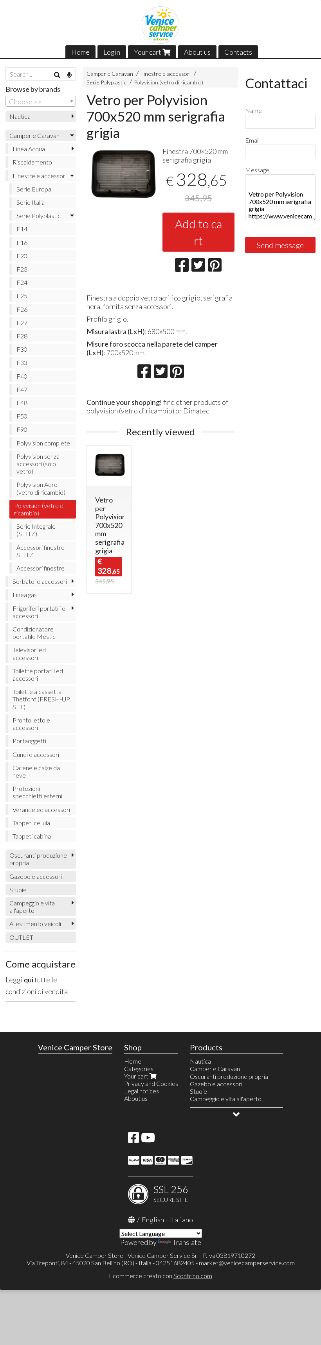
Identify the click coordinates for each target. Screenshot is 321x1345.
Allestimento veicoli (35, 923)
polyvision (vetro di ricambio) (130, 410)
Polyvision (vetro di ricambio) (168, 82)
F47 (21, 389)
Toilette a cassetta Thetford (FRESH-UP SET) (41, 699)
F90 (21, 429)
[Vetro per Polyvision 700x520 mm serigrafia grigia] (123, 177)
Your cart (148, 52)
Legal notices (141, 1091)
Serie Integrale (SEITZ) (36, 529)
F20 (21, 255)
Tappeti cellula (31, 822)
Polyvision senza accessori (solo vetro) (38, 464)
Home (80, 52)
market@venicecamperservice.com (247, 1262)
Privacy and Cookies (151, 1083)
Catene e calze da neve (36, 771)
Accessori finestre (40, 568)
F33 (21, 362)
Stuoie (18, 889)
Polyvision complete (43, 443)
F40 (21, 376)
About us (197, 52)
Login (111, 52)
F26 (21, 309)
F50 (21, 416)
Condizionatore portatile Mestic (34, 632)
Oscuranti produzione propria (38, 858)
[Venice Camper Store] (160, 25)
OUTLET (21, 937)
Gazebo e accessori (35, 876)
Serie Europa (33, 189)
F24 (21, 282)
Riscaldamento (32, 162)
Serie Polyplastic (106, 82)
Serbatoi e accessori (40, 581)
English (153, 1219)
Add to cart (198, 231)
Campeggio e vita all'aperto (32, 906)
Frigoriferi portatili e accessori (39, 612)
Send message (280, 245)
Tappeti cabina (32, 836)
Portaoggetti (29, 740)
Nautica (20, 116)
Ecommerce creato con (160, 1275)
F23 (21, 269)
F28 (21, 336)
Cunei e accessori (36, 754)
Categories (138, 1068)
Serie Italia (30, 202)
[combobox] (40, 101)
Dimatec (196, 410)
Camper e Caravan (110, 73)
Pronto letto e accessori (31, 723)
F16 (21, 242)
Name (253, 110)
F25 (21, 295)
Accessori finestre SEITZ (40, 551)
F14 (21, 229)
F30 (21, 349)
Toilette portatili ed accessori (38, 674)
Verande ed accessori (41, 809)
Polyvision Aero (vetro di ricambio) (40, 488)
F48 (21, 402)
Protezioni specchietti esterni (37, 792)
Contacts (238, 52)
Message (257, 169)
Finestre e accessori (166, 73)
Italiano (181, 1219)
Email (252, 140)
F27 (21, 322)
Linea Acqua (29, 148)
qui (28, 979)
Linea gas (25, 594)
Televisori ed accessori (29, 653)
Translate (186, 1242)
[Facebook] (133, 1139)
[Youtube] (148, 1139)
